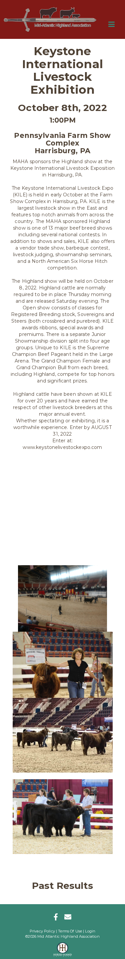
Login (90, 931)
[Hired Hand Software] (62, 947)
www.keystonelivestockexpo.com (62, 447)
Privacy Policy (42, 931)
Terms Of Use (70, 931)
